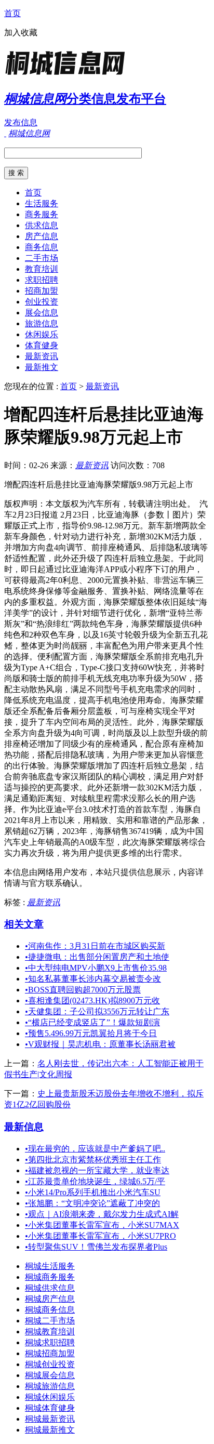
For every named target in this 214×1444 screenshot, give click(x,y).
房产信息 (41, 236)
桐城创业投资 (50, 1364)
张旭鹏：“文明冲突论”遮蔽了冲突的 (92, 1203)
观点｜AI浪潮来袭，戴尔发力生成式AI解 (102, 1214)
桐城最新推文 (50, 1429)
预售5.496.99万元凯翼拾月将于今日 (91, 1033)
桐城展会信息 (50, 1375)
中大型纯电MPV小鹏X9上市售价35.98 (96, 967)
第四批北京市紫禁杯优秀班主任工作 (93, 1159)
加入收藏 (20, 32)
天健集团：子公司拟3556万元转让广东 (97, 1011)
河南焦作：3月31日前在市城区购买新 (95, 946)
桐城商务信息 (50, 1309)
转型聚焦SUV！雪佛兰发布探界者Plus (96, 1246)
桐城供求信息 (50, 1287)
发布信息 (20, 122)
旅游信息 (41, 323)
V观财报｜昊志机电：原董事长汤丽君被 (100, 1044)
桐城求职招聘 (50, 1342)
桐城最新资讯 (50, 1418)
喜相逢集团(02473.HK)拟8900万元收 (92, 1000)
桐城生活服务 (50, 1266)
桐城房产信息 (50, 1298)
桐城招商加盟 (50, 1353)
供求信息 (41, 225)
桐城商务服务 (50, 1277)
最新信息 (24, 1126)
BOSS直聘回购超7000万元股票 (83, 989)
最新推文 (41, 367)
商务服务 (41, 214)
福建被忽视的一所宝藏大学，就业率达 (97, 1170)
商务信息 (41, 247)
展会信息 (41, 312)
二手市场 (41, 258)
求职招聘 (41, 279)
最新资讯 (41, 356)
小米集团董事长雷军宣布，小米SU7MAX (102, 1225)
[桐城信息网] (69, 75)
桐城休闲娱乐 (50, 1397)
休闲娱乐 (41, 334)
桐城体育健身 (50, 1407)
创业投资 (41, 301)
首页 (12, 13)
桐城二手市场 (50, 1320)
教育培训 (41, 268)
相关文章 (24, 924)
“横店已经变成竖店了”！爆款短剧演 (92, 1022)
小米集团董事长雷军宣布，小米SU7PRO (100, 1235)
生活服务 (41, 203)
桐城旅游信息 (50, 1386)
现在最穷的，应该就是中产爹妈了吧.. (95, 1148)
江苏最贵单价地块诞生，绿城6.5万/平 (95, 1181)
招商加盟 (41, 290)
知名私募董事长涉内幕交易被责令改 (93, 978)
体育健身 (41, 345)
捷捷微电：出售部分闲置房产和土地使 (97, 956)
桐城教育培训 (50, 1331)
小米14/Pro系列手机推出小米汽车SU (92, 1192)
